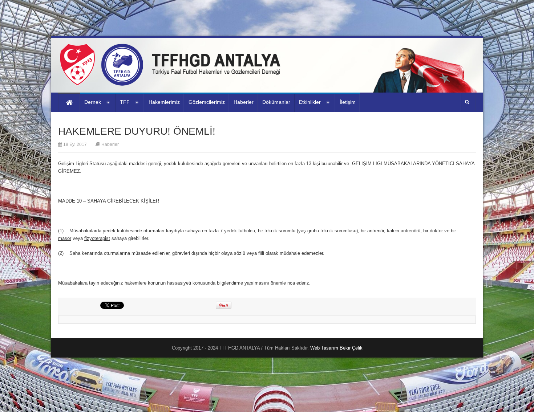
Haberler (110, 144)
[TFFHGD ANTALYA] (172, 81)
